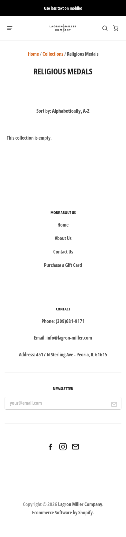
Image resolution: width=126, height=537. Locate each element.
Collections (53, 54)
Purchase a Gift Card (63, 265)
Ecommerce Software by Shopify (62, 512)
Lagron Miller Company (80, 504)
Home (33, 54)
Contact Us (63, 251)
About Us (63, 238)
